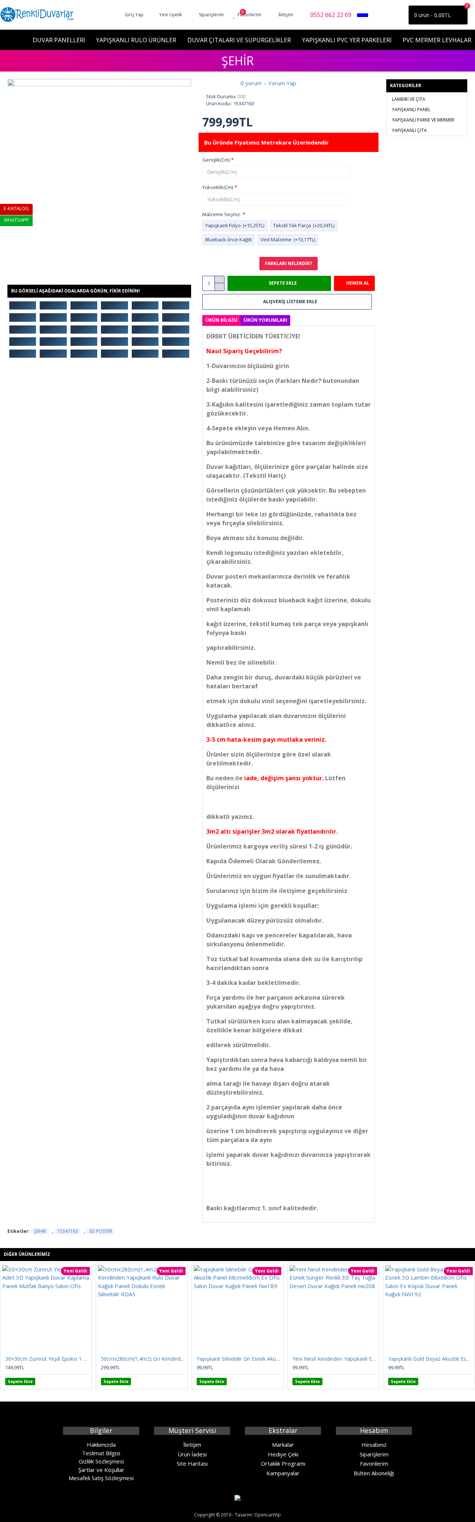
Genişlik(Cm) (216, 159)
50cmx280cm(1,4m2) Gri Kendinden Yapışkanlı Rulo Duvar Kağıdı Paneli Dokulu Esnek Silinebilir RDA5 (143, 1359)
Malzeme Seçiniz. (221, 214)
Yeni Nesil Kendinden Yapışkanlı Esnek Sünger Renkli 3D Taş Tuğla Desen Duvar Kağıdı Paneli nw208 (334, 1359)
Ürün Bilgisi (221, 320)
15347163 (67, 1231)
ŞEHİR (40, 1231)
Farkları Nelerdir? (288, 263)
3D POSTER (100, 1231)
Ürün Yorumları (265, 320)
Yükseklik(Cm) (217, 187)
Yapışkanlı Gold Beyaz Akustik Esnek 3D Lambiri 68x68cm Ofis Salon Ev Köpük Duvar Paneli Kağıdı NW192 (430, 1359)
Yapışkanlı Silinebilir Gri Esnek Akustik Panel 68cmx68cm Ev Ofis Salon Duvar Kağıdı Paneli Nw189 (239, 1359)
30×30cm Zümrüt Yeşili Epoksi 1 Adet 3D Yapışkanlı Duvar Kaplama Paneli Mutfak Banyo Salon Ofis (47, 1359)
